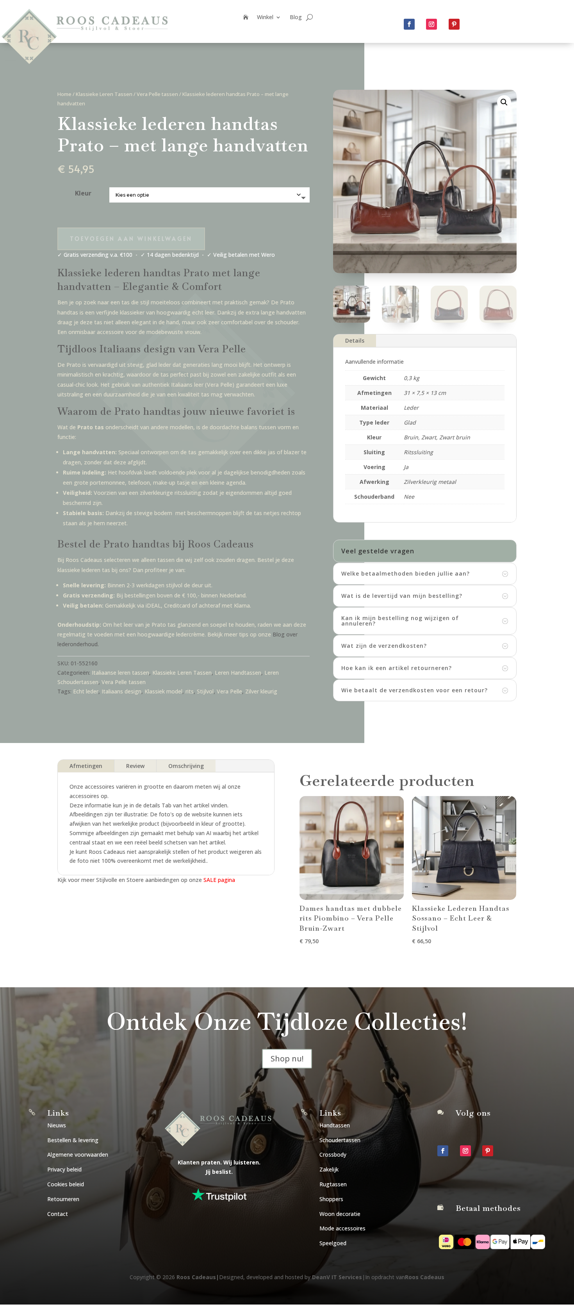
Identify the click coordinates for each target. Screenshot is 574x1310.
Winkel (265, 17)
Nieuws (56, 1125)
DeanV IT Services (337, 1277)
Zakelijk (329, 1169)
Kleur (83, 193)
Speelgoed (332, 1243)
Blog (296, 17)
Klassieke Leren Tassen (104, 94)
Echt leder (85, 691)
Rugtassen (333, 1184)
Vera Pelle (229, 691)
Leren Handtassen (238, 672)
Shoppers (331, 1199)
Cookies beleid (65, 1184)
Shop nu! (287, 1058)
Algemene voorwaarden (77, 1154)
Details (354, 340)
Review (135, 766)
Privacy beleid (64, 1169)
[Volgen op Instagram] (431, 24)
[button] (504, 102)
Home (64, 94)
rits (189, 691)
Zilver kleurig (261, 691)
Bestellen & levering (72, 1140)
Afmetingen (86, 766)
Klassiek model (163, 691)
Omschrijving (186, 766)
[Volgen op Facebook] (409, 24)
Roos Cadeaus (196, 1277)
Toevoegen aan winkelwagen (131, 238)
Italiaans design (121, 691)
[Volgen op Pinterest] (454, 24)
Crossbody (332, 1154)
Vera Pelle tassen (157, 94)
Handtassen (334, 1125)
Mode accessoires (342, 1228)
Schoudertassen (339, 1140)
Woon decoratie (339, 1214)
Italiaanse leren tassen (120, 672)
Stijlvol (205, 691)
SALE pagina (219, 879)
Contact (57, 1214)
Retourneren (63, 1199)
